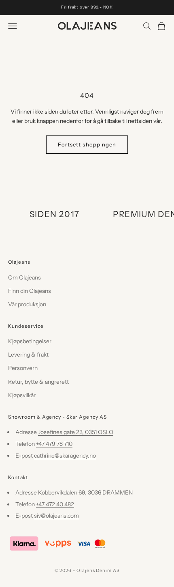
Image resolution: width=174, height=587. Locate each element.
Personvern (23, 368)
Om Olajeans (24, 277)
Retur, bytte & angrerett (38, 381)
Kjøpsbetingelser (29, 341)
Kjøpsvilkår (22, 395)
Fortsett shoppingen (87, 144)
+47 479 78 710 (54, 443)
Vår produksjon (27, 304)
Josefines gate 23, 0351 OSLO (75, 432)
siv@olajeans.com (56, 515)
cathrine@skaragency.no (65, 455)
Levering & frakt (28, 354)
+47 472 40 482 (55, 504)
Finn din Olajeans (29, 291)
